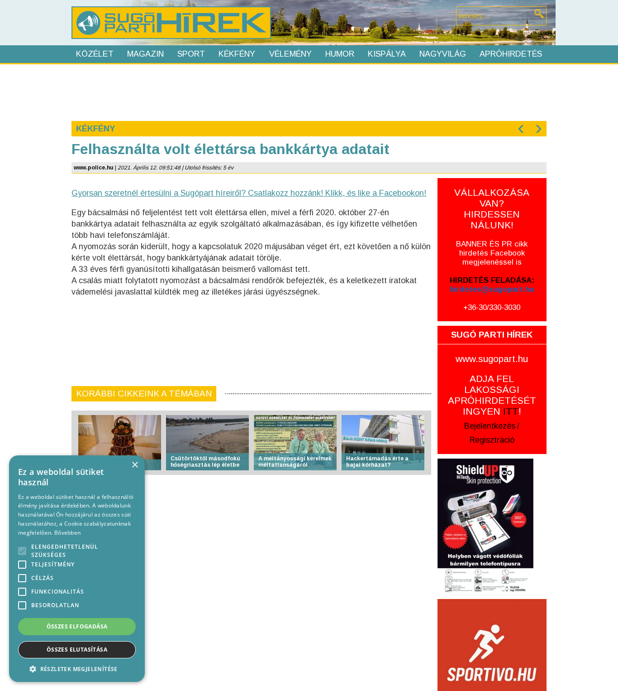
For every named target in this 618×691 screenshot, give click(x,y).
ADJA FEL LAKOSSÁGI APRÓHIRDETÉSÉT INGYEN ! (492, 394)
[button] (77, 668)
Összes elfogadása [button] (77, 626)
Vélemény (290, 53)
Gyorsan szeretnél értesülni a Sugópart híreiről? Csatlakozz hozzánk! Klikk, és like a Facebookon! (248, 193)
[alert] (77, 568)
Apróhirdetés (511, 53)
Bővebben (67, 532)
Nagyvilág (442, 53)
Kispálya (387, 53)
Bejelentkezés (489, 425)
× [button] (134, 465)
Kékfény (237, 53)
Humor (339, 53)
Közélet (95, 53)
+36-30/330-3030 (491, 307)
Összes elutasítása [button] (77, 649)
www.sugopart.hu (492, 358)
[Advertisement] (308, 91)
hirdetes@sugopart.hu (492, 289)
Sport (191, 53)
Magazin (145, 53)
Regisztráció (492, 440)
